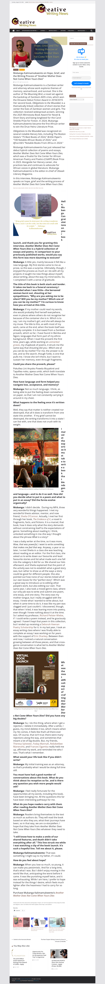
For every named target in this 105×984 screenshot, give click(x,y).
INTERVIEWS (16, 69)
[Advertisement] (81, 112)
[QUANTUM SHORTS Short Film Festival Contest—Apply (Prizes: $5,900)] (58, 950)
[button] (37, 31)
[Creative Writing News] (52, 4)
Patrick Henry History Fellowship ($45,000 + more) (81, 136)
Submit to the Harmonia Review (22, 939)
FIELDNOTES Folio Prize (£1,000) (76, 131)
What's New (22, 69)
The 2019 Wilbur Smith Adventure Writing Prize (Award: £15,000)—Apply (20, 961)
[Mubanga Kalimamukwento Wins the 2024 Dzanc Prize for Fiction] (21, 922)
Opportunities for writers (29, 30)
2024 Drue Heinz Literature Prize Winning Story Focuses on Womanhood (39, 929)
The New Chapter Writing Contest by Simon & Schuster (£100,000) (53, 940)
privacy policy (84, 87)
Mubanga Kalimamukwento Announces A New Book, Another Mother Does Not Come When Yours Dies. (57, 930)
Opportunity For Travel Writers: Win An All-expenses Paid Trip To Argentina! (39, 954)
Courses (42, 30)
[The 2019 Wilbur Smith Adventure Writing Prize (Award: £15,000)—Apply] (20, 950)
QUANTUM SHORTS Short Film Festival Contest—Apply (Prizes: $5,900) (58, 963)
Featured (63, 30)
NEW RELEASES (81, 30)
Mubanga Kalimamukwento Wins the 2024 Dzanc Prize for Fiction (21, 928)
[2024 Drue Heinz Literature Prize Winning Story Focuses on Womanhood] (39, 922)
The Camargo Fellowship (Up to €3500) (78, 138)
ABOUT (18, 30)
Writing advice (53, 30)
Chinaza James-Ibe (24, 82)
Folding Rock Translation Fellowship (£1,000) (39, 2)
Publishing (71, 30)
